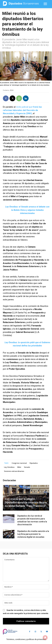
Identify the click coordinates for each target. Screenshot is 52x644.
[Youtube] (47, 632)
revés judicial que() (22, 110)
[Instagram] (35, 632)
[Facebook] (6, 98)
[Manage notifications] (45, 637)
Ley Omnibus (9, 467)
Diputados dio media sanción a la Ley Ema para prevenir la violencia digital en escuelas (33, 534)
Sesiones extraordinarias (14, 471)
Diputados (34, 463)
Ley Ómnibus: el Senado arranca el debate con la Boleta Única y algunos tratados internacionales (27, 210)
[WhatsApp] (19, 98)
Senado (27, 467)
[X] (12, 98)
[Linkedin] (26, 98)
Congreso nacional (19, 463)
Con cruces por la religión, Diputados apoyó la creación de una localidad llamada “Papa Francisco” (26, 502)
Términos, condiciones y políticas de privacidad (26, 639)
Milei (19, 467)
